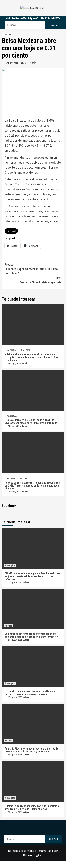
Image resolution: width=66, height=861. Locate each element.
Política (25, 350)
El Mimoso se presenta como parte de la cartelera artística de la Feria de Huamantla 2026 (32, 807)
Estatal (11, 478)
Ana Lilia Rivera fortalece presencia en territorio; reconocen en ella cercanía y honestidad (32, 750)
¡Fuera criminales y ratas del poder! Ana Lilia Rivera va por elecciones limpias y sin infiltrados (32, 421)
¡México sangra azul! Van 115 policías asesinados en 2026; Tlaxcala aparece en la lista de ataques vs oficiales (33, 485)
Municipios (10, 565)
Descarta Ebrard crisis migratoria (40, 280)
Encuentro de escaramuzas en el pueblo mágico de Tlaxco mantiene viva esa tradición (31, 693)
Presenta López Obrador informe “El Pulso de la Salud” (31, 269)
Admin (32, 63)
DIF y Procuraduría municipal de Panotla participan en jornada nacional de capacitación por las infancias (32, 576)
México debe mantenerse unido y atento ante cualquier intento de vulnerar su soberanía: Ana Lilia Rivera (31, 357)
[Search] (33, 18)
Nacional (7, 34)
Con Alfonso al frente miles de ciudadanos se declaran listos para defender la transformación (31, 635)
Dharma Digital (32, 855)
